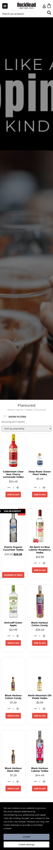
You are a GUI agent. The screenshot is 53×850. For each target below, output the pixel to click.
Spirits (19, 409)
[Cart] (49, 5)
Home (10, 409)
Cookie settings (26, 844)
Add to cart (13, 494)
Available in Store (13, 575)
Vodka (28, 409)
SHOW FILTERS (17, 416)
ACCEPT (27, 837)
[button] (5, 6)
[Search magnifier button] (49, 13)
